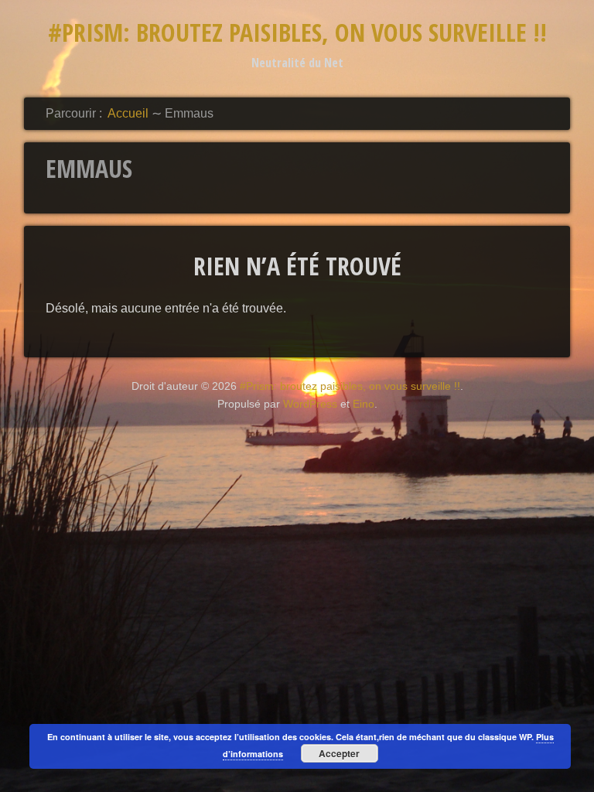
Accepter (339, 753)
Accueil (128, 113)
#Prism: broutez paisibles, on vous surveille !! (297, 32)
